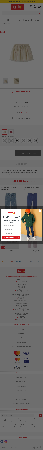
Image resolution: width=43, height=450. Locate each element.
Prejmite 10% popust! (11, 237)
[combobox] (11, 225)
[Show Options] (19, 225)
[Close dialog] (40, 211)
